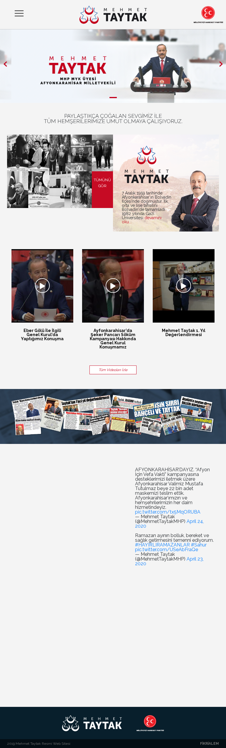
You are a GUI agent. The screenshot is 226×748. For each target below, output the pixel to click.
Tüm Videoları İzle (113, 370)
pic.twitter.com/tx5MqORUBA (167, 512)
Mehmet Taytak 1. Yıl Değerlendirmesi (183, 332)
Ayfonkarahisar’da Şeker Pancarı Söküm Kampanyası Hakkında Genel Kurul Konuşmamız (113, 338)
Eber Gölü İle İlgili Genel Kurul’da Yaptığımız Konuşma (42, 334)
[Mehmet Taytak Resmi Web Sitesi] (113, 14)
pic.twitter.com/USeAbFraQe (166, 549)
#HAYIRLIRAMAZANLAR (162, 545)
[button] (5, 64)
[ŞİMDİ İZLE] (42, 285)
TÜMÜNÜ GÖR (102, 183)
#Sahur (199, 545)
